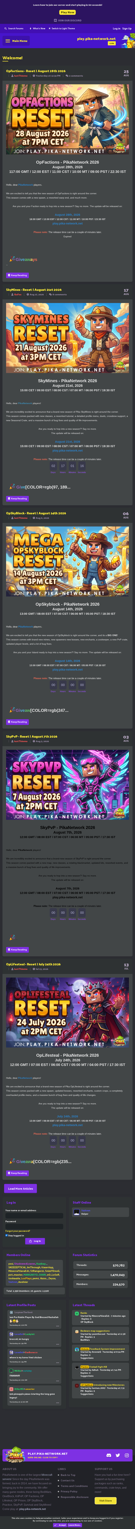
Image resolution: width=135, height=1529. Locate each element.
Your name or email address (20, 1210)
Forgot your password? (17, 1231)
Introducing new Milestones (102, 1385)
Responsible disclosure (75, 1497)
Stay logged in (16, 1235)
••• (57, 1325)
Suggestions (87, 1358)
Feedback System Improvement (103, 1349)
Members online (18, 1255)
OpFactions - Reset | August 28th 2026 (36, 71)
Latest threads (84, 1305)
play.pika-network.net (32, 1509)
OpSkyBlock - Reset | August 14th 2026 (36, 513)
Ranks (84, 1313)
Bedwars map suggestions (95, 1331)
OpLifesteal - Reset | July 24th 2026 (33, 964)
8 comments (60, 294)
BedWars (85, 1340)
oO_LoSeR (53, 1274)
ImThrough (33, 1267)
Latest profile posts (21, 1305)
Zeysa (51, 1278)
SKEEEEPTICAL (17, 1267)
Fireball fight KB (94, 1367)
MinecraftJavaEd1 (18, 1270)
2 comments (76, 76)
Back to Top (68, 1475)
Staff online (82, 1202)
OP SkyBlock (87, 1322)
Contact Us (67, 1480)
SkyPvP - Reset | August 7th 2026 (31, 736)
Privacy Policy (69, 1491)
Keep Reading (19, 275)
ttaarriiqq (47, 1267)
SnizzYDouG (52, 1270)
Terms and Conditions (74, 1486)
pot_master (15, 1274)
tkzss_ (43, 1278)
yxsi (10, 1263)
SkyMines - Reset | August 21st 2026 (33, 289)
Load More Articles (20, 1188)
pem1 (36, 1278)
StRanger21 (37, 1270)
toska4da (14, 1278)
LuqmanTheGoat (23, 1312)
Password (10, 1221)
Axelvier (23, 1281)
